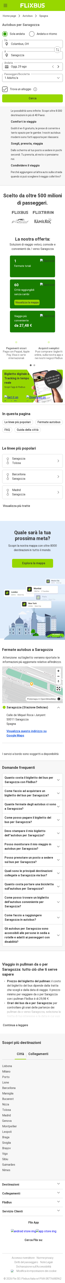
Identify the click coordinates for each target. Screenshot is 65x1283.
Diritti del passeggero (26, 1262)
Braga (5, 1137)
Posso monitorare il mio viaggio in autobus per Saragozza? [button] (28, 846)
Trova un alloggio (20, 89)
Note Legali (46, 1262)
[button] (32, 44)
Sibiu (5, 1159)
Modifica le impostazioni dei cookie (36, 1270)
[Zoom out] (58, 676)
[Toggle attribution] (59, 699)
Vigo (5, 1153)
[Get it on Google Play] (23, 1231)
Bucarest (8, 1099)
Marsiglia (7, 1093)
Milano (6, 1071)
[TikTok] (36, 1249)
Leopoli (7, 1132)
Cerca (32, 98)
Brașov (6, 1148)
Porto (6, 1077)
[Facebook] (30, 1249)
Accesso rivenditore (23, 1257)
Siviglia (6, 1142)
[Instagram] (31, 1249)
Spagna (43, 15)
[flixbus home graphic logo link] (32, 5)
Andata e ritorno (47, 34)
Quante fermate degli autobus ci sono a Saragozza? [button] (30, 806)
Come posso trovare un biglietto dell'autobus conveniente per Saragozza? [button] (27, 902)
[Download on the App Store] (46, 1231)
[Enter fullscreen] (58, 688)
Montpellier (9, 1126)
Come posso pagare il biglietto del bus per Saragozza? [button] (28, 820)
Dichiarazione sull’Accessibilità (33, 1266)
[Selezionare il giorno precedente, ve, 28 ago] (53, 66)
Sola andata (17, 34)
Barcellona (9, 1088)
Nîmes (6, 1170)
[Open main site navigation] (5, 5)
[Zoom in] (58, 671)
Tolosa (6, 1110)
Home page (9, 15)
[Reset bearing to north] (58, 681)
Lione (5, 1082)
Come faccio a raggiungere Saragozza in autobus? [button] (23, 917)
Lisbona (7, 1066)
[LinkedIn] (34, 1249)
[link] (32, 580)
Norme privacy (45, 1257)
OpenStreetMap (48, 698)
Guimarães (8, 1164)
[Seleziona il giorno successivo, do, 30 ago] (58, 66)
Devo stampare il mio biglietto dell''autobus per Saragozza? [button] (25, 833)
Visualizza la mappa (27, 302)
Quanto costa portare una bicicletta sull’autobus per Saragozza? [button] (29, 886)
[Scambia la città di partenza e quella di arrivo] (57, 49)
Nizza (5, 1104)
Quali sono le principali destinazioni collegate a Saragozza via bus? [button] (28, 873)
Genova (7, 1121)
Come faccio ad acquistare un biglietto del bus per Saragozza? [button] (27, 793)
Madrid (6, 1115)
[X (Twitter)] (35, 1249)
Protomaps (32, 698)
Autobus (28, 15)
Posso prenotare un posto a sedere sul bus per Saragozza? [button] (29, 860)
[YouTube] (33, 1249)
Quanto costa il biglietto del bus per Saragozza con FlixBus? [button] (29, 780)
